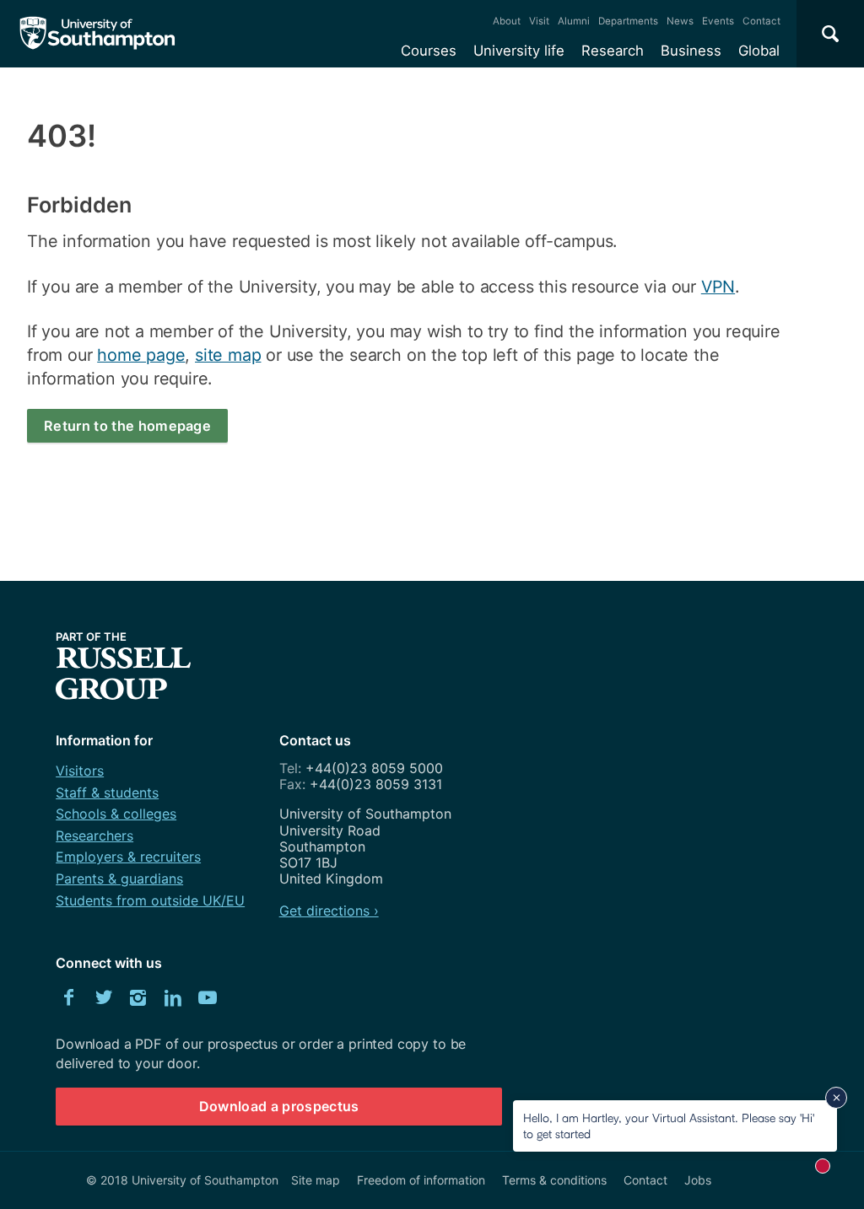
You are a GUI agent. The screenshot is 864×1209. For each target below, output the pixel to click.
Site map (315, 1180)
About (507, 21)
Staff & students (107, 792)
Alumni (574, 21)
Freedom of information (421, 1180)
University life (518, 50)
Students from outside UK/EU (150, 900)
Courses (428, 50)
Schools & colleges (116, 813)
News (680, 21)
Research (612, 50)
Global (759, 50)
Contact (761, 21)
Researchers (94, 835)
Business (691, 50)
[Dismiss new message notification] (836, 1098)
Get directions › (329, 910)
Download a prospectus (279, 1106)
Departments (628, 21)
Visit (539, 21)
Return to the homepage (127, 425)
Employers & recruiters (128, 856)
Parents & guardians (119, 878)
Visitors (80, 770)
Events (718, 21)
